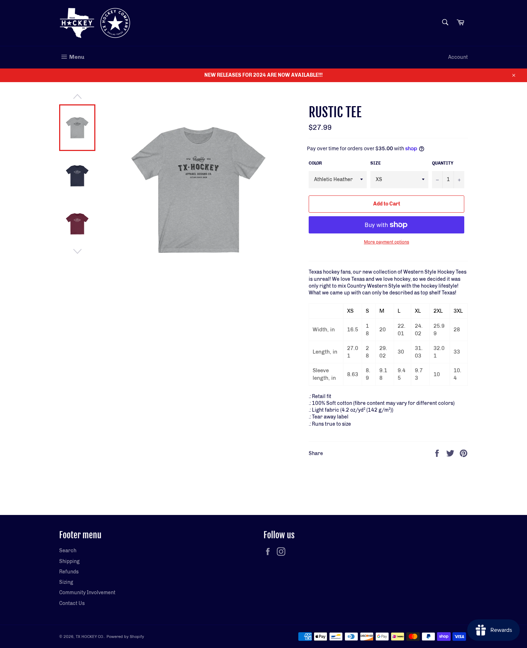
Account (458, 57)
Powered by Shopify (125, 636)
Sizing (66, 582)
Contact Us (72, 603)
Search (67, 551)
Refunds (69, 572)
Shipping (69, 561)
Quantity (443, 163)
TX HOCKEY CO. (90, 636)
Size (375, 163)
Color (315, 163)
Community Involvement (87, 593)
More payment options (386, 242)
